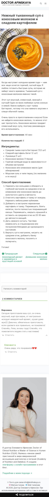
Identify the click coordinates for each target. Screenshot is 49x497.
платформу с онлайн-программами (19, 464)
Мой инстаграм (17, 485)
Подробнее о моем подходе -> (17, 473)
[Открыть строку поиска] (40, 3)
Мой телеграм (34, 485)
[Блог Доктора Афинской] (16, 3)
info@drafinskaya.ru (32, 482)
